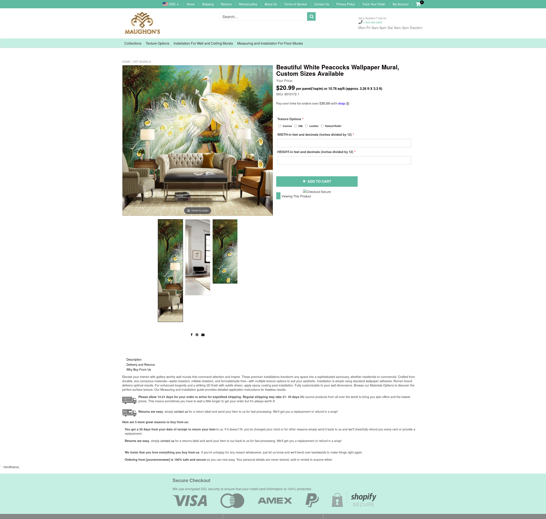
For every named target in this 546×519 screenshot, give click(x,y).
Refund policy (248, 4)
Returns (226, 4)
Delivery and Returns (140, 364)
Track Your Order (373, 4)
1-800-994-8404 (372, 22)
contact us (167, 441)
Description (134, 359)
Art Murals (142, 62)
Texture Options (157, 43)
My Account (400, 4)
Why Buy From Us (138, 369)
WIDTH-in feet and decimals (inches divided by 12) (314, 134)
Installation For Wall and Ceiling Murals (203, 43)
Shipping (208, 4)
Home (191, 4)
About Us (270, 4)
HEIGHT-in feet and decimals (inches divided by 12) (315, 151)
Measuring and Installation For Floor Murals (270, 43)
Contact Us (321, 4)
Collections (132, 43)
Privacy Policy (345, 4)
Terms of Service (295, 4)
